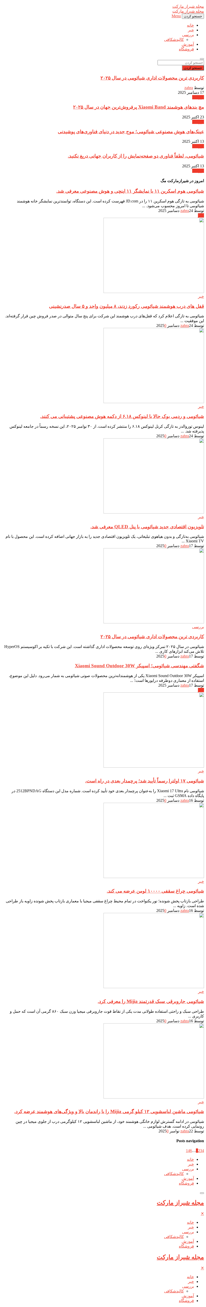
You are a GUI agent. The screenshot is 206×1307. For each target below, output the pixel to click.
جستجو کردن (193, 68)
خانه (190, 25)
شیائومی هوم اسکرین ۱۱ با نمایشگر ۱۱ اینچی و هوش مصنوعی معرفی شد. (130, 191)
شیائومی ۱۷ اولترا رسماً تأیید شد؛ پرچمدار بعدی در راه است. (144, 780)
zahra (188, 88)
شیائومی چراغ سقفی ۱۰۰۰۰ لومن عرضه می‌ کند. (155, 891)
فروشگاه (186, 49)
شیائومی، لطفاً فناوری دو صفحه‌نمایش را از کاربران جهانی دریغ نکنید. (136, 156)
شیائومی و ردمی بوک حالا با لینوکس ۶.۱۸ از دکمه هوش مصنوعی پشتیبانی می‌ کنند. (122, 416)
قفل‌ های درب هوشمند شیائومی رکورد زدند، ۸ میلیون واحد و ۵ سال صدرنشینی (126, 306)
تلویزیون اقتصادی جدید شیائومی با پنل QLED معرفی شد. (147, 526)
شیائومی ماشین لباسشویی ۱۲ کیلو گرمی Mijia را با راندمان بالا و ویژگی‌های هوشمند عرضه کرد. (109, 1111)
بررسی (188, 35)
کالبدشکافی (174, 39)
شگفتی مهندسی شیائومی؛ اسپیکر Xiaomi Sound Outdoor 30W (139, 665)
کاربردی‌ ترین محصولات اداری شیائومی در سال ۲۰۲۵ (152, 78)
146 (189, 1150)
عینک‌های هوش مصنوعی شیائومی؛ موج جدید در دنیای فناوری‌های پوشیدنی (131, 131)
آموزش (188, 44)
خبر (191, 30)
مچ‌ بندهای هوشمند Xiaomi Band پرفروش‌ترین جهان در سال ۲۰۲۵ (138, 107)
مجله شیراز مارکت (180, 1202)
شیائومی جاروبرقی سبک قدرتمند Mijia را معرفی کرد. (151, 1001)
